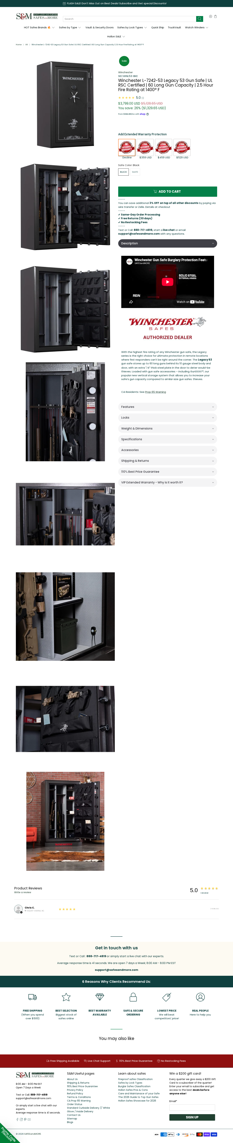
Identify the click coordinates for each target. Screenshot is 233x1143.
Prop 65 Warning (155, 392)
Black (123, 172)
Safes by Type (68, 27)
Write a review (22, 892)
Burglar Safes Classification (134, 1086)
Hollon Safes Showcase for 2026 (137, 1100)
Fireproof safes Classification (135, 1079)
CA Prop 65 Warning (79, 1100)
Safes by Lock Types (130, 27)
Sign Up (192, 1117)
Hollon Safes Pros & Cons (133, 1090)
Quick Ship (157, 27)
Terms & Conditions (79, 1097)
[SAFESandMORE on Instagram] (21, 1120)
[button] (167, 243)
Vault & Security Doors (99, 27)
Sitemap (72, 1118)
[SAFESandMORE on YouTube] (29, 1120)
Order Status (74, 1104)
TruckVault (174, 27)
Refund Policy (75, 1093)
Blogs (70, 1122)
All (26, 45)
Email (173, 1101)
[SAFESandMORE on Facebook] (17, 1120)
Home (18, 45)
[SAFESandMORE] (37, 16)
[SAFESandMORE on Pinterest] (25, 1120)
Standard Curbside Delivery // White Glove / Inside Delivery (88, 1109)
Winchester (125, 72)
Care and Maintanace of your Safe (139, 1093)
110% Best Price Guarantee (82, 1086)
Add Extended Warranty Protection (142, 134)
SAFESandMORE (32, 1133)
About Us (72, 1079)
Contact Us (74, 1115)
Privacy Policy (75, 1090)
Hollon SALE (114, 36)
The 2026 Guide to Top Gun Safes (138, 1097)
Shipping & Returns (78, 1082)
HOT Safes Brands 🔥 (37, 27)
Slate (135, 172)
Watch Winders (195, 27)
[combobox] (129, 19)
